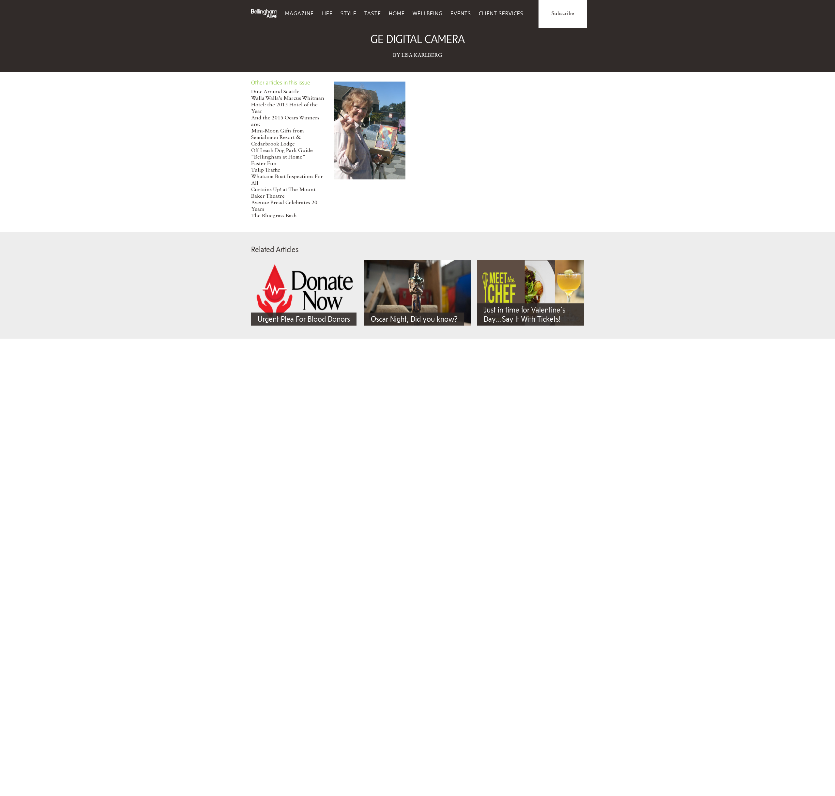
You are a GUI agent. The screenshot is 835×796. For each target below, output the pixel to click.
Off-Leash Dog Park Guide (282, 150)
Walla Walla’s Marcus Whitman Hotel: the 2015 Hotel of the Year (287, 105)
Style (349, 13)
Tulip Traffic (265, 170)
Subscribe (563, 13)
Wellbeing (428, 13)
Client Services (501, 13)
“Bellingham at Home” (278, 157)
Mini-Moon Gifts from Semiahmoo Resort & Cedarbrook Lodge (277, 138)
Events (460, 13)
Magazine (299, 13)
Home (397, 13)
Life (327, 13)
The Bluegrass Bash (274, 216)
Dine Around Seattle (275, 92)
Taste (372, 13)
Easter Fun (264, 163)
